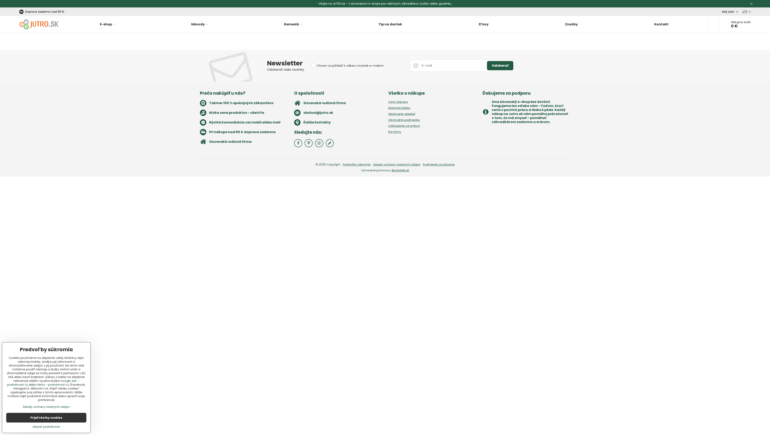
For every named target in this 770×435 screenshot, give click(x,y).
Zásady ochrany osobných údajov (397, 165)
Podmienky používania (439, 165)
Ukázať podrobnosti (46, 427)
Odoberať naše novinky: (286, 69)
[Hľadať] (713, 24)
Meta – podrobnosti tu (53, 385)
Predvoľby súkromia (357, 165)
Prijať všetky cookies (46, 418)
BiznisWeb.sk (400, 170)
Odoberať (500, 65)
